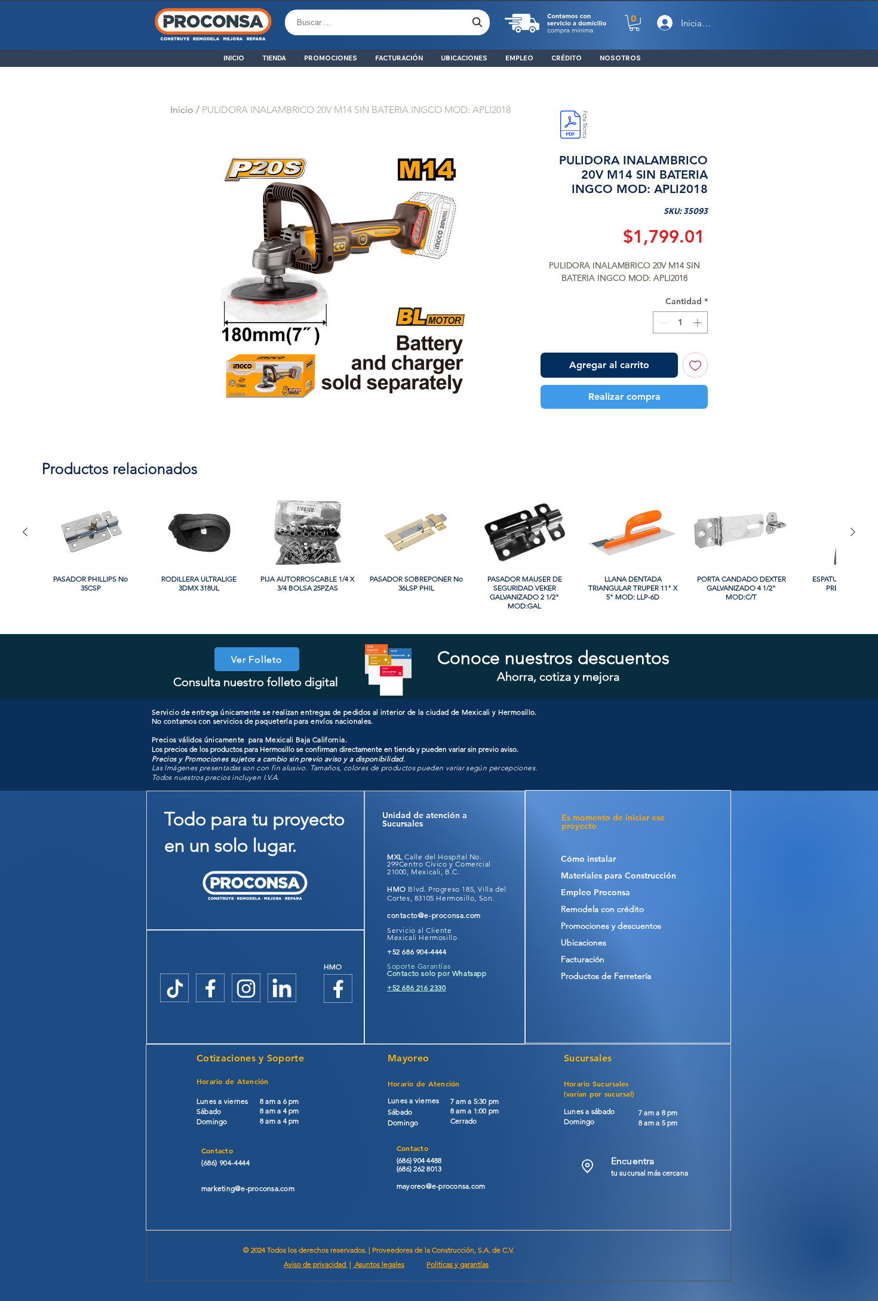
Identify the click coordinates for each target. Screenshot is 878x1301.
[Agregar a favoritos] (695, 365)
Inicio (182, 109)
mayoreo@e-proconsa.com (441, 1185)
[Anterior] (25, 532)
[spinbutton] (680, 322)
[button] (634, 23)
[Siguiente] (853, 532)
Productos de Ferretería (606, 976)
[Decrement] (662, 322)
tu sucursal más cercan (647, 1172)
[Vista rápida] (90, 532)
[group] (439, 555)
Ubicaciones (583, 942)
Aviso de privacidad (316, 1264)
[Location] (587, 1166)
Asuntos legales (378, 1264)
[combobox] (387, 22)
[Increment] (698, 322)
